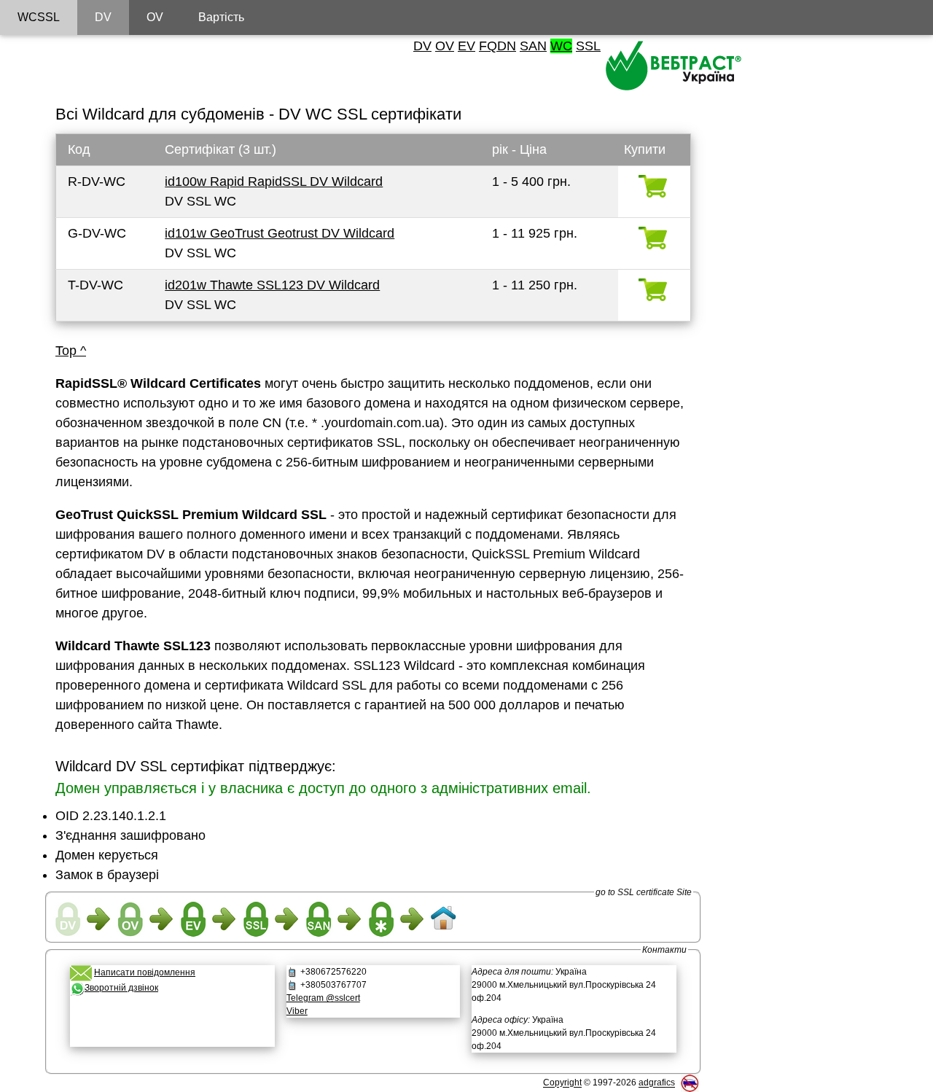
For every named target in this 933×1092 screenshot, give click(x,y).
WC (561, 46)
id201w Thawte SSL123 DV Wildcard (272, 285)
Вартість (221, 17)
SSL (588, 46)
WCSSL (38, 17)
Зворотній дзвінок (121, 988)
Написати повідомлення (144, 972)
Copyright (562, 1083)
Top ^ (70, 350)
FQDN (497, 46)
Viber (297, 1011)
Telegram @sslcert (323, 998)
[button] (172, 1026)
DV (422, 46)
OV (444, 46)
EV (466, 46)
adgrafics (657, 1083)
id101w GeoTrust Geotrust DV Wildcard (279, 233)
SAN (533, 46)
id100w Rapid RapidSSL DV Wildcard (274, 181)
